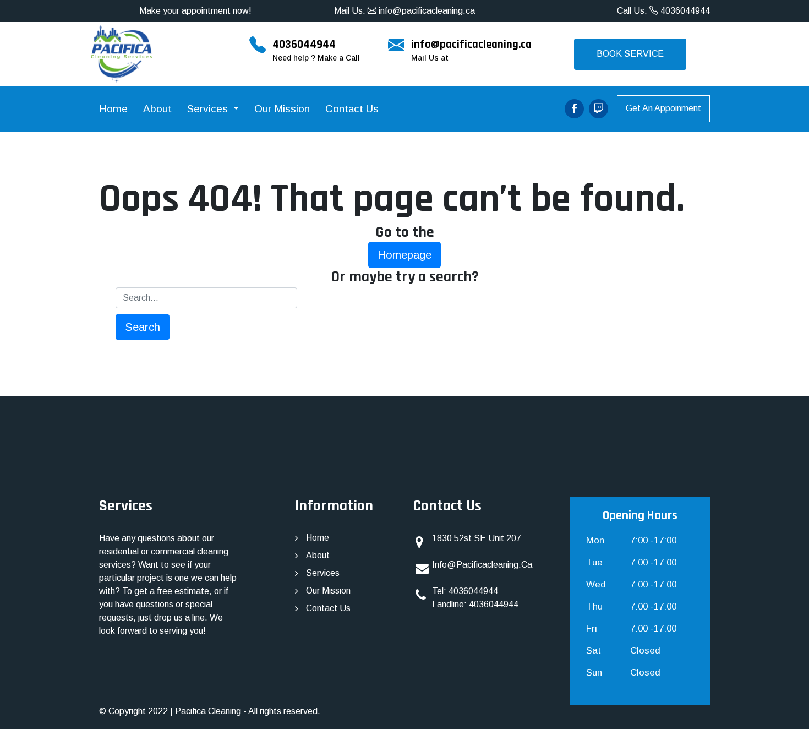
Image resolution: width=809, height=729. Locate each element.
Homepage (404, 255)
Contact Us (352, 109)
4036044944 (684, 10)
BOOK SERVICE (630, 53)
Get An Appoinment (663, 108)
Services (209, 109)
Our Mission (282, 109)
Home (113, 109)
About (157, 109)
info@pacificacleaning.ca (425, 10)
